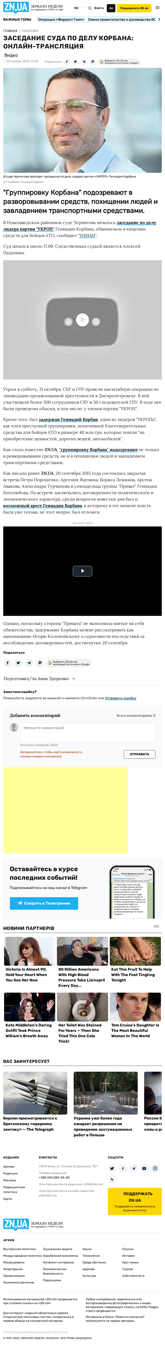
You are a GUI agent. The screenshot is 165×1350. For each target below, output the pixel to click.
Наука (87, 1249)
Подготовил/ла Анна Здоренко (36, 678)
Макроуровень (13, 1262)
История (128, 1256)
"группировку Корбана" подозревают (98, 449)
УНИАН (87, 235)
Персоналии (52, 1280)
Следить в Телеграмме (47, 903)
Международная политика (22, 1256)
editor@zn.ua (48, 1195)
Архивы (8, 1166)
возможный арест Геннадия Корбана (42, 505)
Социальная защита (57, 1249)
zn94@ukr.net (93, 1184)
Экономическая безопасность (54, 1271)
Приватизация (14, 1276)
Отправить (139, 754)
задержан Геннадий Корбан (68, 419)
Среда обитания (94, 1262)
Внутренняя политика (19, 1249)
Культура (89, 1276)
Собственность (133, 1276)
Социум (128, 1249)
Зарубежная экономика (60, 1256)
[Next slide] (158, 19)
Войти (99, 8)
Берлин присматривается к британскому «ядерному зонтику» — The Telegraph (30, 1124)
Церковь (88, 1269)
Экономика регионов (18, 1282)
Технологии (91, 1256)
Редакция (10, 1173)
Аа (111, 8)
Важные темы (17, 19)
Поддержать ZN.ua (134, 8)
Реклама (9, 1180)
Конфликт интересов (58, 1262)
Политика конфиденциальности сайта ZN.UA (35, 1332)
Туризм (127, 1269)
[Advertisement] (65, 810)
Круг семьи (130, 1262)
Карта (7, 1199)
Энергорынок (13, 1269)
